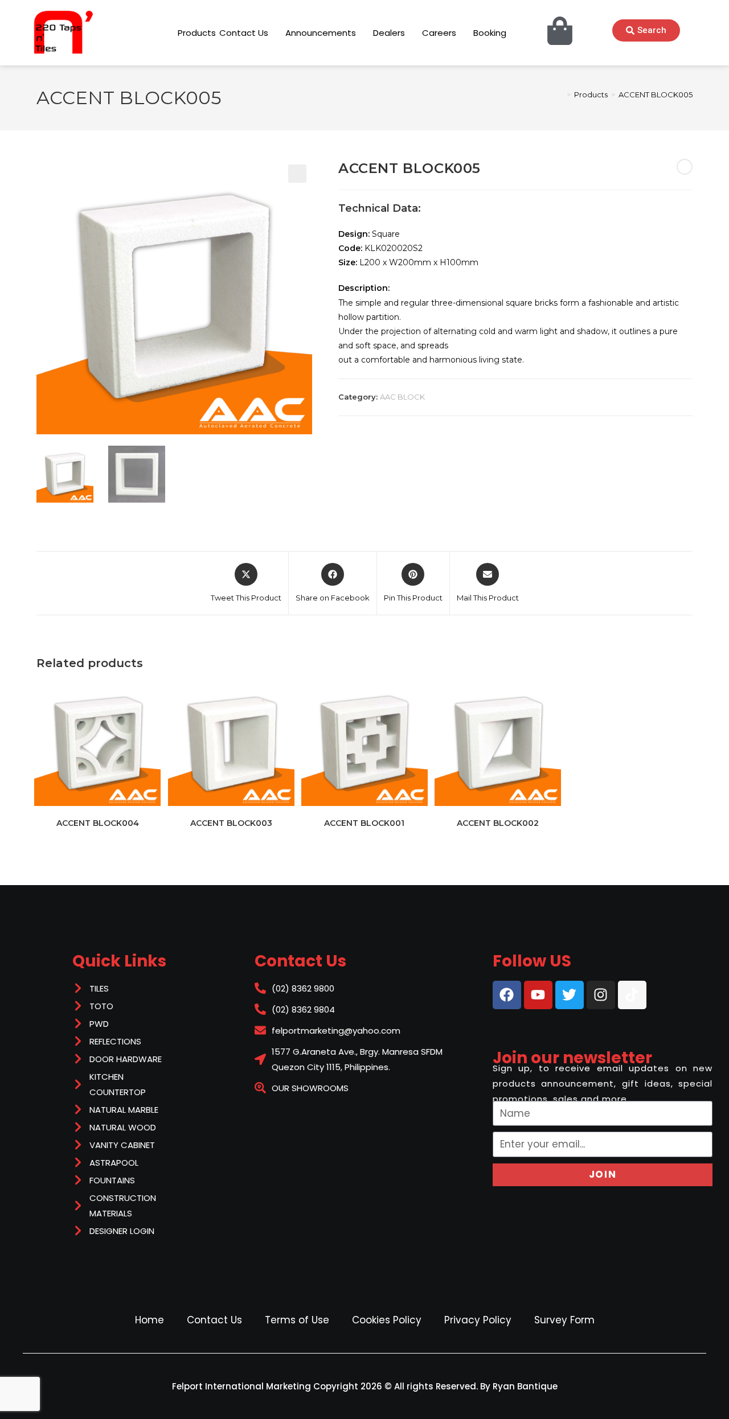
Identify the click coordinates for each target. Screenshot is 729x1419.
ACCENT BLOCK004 (97, 823)
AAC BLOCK (402, 396)
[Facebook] (507, 995)
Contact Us (214, 1320)
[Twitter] (569, 995)
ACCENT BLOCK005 (656, 94)
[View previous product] (685, 167)
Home (149, 1320)
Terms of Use (297, 1320)
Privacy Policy (477, 1320)
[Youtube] (538, 995)
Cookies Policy (386, 1320)
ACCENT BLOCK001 (364, 823)
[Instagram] (601, 995)
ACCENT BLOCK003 (231, 823)
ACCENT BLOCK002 (498, 823)
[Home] (560, 94)
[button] (297, 173)
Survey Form (564, 1320)
